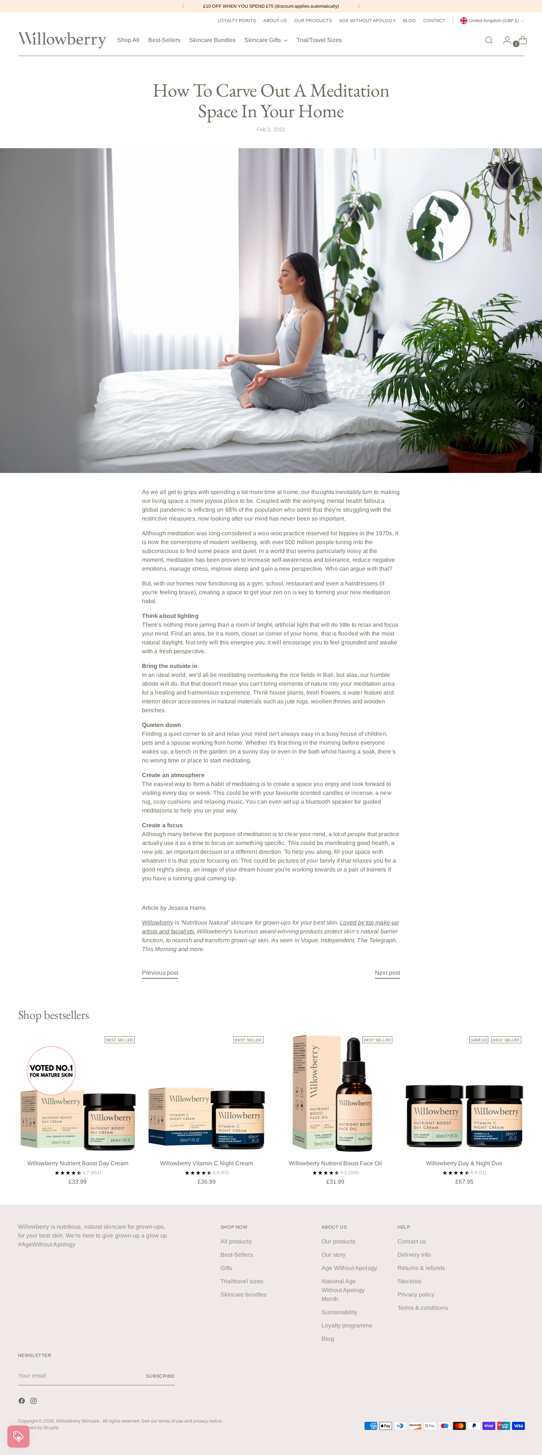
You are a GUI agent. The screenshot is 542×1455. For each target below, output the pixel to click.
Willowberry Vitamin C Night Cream (206, 1163)
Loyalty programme (347, 1325)
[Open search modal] (489, 40)
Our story (333, 1255)
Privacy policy (415, 1294)
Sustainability (339, 1312)
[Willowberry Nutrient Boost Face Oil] (336, 1093)
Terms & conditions (422, 1308)
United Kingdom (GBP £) (494, 20)
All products (236, 1241)
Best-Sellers (236, 1255)
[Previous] (183, 6)
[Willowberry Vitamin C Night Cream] (207, 1093)
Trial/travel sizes (241, 1281)
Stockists (409, 1281)
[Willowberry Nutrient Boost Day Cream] (78, 1093)
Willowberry (157, 922)
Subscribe (160, 1376)
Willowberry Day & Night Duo (464, 1163)
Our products (338, 1241)
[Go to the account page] (504, 40)
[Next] (359, 6)
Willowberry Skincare (78, 1421)
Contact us (411, 1241)
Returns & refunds (421, 1268)
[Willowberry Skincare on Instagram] (34, 1402)
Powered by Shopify (38, 1427)
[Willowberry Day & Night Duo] (464, 1093)
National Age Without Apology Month (343, 1290)
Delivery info (414, 1255)
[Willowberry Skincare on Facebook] (22, 1402)
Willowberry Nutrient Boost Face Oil (335, 1163)
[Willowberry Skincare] (62, 40)
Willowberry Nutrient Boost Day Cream (77, 1163)
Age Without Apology (349, 1268)
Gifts (226, 1268)
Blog (328, 1339)
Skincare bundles (243, 1294)
